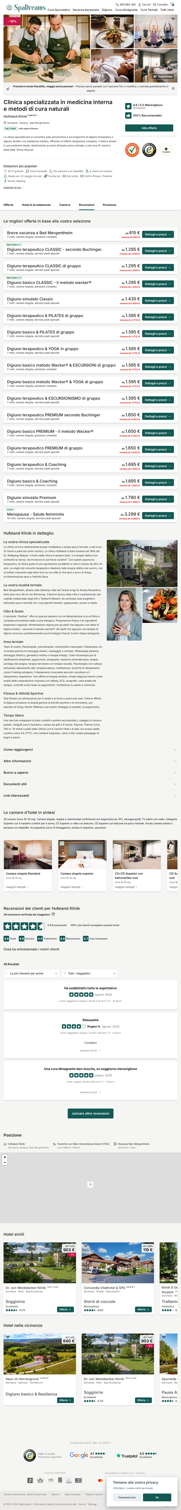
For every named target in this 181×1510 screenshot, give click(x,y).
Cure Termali (149, 10)
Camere (65, 205)
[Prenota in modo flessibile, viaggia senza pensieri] (173, 88)
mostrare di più (12, 187)
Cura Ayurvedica (59, 10)
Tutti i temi (167, 10)
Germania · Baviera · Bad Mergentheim (28, 122)
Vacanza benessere (86, 10)
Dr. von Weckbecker (32, 1288)
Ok (157, 1497)
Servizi (82, 1504)
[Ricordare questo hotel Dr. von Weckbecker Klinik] (8, 1246)
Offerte (8, 205)
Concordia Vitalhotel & (109, 1288)
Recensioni (86, 205)
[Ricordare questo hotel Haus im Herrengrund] (8, 1337)
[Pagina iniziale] (27, 7)
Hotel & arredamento (36, 205)
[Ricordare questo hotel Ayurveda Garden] (164, 1337)
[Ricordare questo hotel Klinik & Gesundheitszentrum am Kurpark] (164, 1246)
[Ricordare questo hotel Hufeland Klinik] (173, 19)
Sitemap (92, 1504)
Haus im (27, 1379)
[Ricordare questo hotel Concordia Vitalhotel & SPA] (86, 1246)
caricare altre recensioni (90, 1113)
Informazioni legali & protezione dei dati (55, 1504)
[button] (90, 1185)
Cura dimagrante (126, 10)
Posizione (109, 205)
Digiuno (107, 10)
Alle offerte (149, 128)
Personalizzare (127, 1497)
